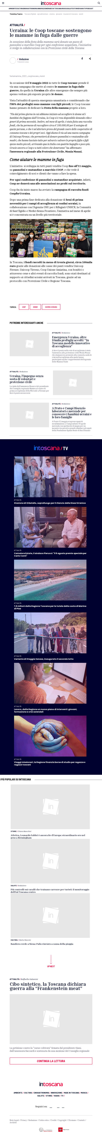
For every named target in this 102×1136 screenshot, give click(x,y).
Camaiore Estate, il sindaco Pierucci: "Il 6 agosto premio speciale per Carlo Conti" (50, 554)
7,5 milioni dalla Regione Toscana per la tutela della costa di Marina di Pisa (50, 607)
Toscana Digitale (30, 14)
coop (24, 307)
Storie (13, 831)
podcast (89, 8)
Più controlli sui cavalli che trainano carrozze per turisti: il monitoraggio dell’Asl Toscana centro (50, 890)
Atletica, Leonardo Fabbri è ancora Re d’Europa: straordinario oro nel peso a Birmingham (48, 836)
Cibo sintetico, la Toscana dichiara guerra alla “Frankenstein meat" (48, 986)
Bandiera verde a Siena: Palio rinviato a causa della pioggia (42, 943)
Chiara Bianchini (24, 831)
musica (64, 8)
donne (35, 307)
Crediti (53, 1120)
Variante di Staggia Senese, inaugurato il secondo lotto (44, 659)
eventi (81, 14)
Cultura (14, 940)
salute (70, 8)
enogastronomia (30, 8)
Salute (14, 885)
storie (76, 8)
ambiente (12, 8)
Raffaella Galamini (29, 979)
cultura (19, 8)
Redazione (24, 59)
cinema (52, 14)
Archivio (13, 1123)
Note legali (14, 1120)
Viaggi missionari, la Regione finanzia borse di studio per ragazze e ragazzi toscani (49, 763)
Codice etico (44, 1120)
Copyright (62, 1120)
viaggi (81, 8)
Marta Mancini (25, 940)
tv (85, 8)
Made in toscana (55, 8)
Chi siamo (72, 1120)
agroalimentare (42, 14)
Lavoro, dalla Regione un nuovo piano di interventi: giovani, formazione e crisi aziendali (45, 710)
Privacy (24, 1120)
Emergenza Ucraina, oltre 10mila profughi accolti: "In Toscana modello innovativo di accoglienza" (71, 341)
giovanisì (59, 14)
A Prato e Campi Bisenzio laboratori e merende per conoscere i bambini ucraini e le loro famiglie (72, 412)
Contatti (81, 1120)
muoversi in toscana (70, 14)
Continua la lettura (51, 1061)
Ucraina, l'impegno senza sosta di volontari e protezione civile (26, 379)
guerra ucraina (51, 307)
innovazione (43, 8)
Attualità (16, 25)
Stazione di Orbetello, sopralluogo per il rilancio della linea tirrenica (50, 503)
